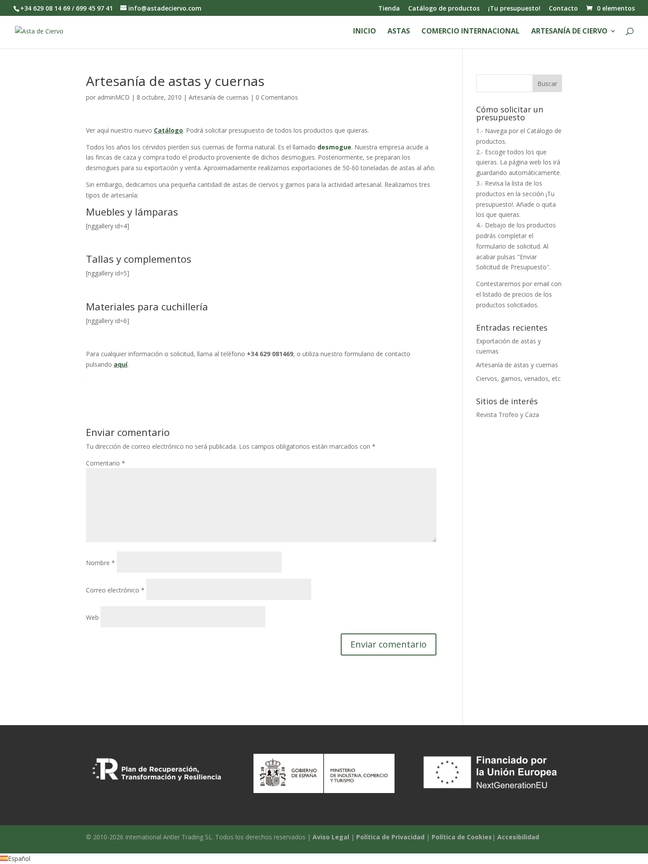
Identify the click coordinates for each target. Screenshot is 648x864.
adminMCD (113, 97)
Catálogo (168, 130)
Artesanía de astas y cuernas (517, 365)
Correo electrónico (115, 590)
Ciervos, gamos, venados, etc (518, 378)
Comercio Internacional (470, 32)
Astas (398, 32)
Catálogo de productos (444, 8)
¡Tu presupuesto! (514, 8)
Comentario (105, 463)
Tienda (389, 8)
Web (92, 617)
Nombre (100, 563)
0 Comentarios (277, 97)
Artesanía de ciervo (569, 32)
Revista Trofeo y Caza (507, 414)
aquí (120, 364)
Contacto (563, 8)
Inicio (364, 32)
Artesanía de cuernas (219, 97)
